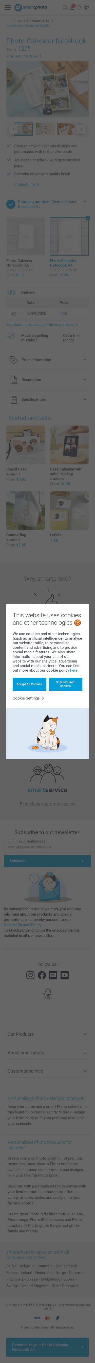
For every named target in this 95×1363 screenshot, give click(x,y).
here (74, 670)
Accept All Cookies (29, 684)
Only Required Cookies (65, 684)
